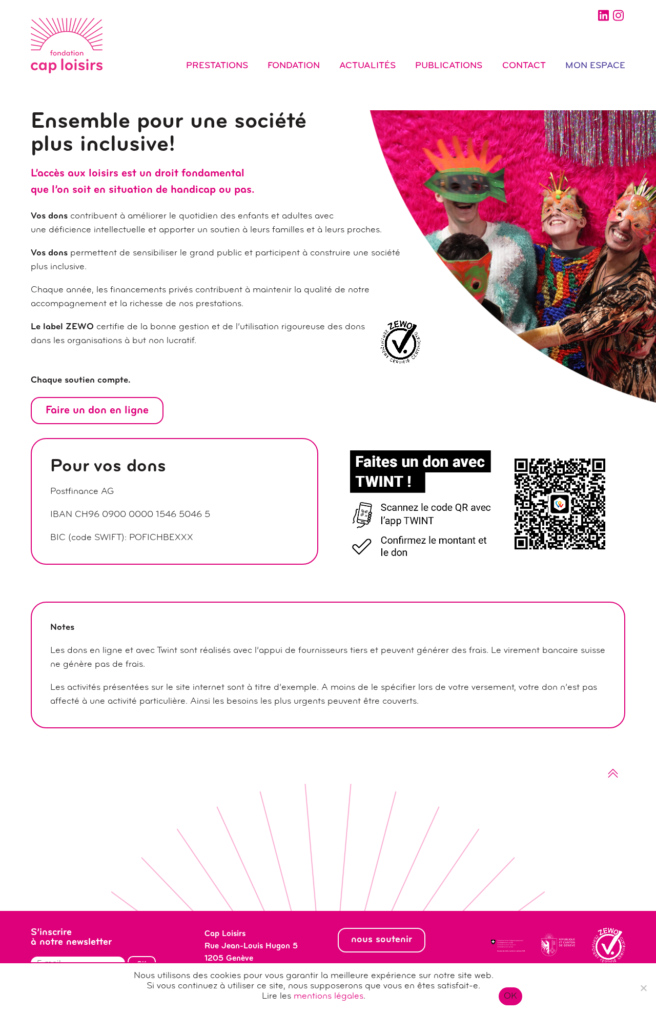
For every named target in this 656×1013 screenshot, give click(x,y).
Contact (524, 66)
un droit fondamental (191, 173)
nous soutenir (381, 940)
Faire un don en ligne (97, 410)
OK (511, 996)
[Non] (643, 988)
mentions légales (328, 996)
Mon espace (595, 66)
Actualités (367, 66)
